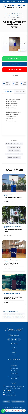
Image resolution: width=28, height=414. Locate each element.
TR (22, 1)
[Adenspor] (12, 6)
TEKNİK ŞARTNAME (20, 91)
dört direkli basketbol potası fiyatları (14, 154)
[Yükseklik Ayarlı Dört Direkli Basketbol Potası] (14, 44)
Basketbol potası (17, 13)
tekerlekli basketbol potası (14, 157)
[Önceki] (5, 43)
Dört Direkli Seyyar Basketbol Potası (14, 143)
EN (24, 1)
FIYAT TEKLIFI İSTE (15, 64)
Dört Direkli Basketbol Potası (14, 147)
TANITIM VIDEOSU (16, 69)
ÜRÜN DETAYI (8, 91)
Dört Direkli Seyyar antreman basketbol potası (13, 298)
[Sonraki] (24, 43)
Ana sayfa (8, 13)
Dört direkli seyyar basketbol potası (13, 15)
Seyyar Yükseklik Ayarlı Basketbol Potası (11, 264)
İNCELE (14, 184)
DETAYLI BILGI (7, 201)
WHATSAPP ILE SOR (15, 58)
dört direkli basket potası (14, 150)
